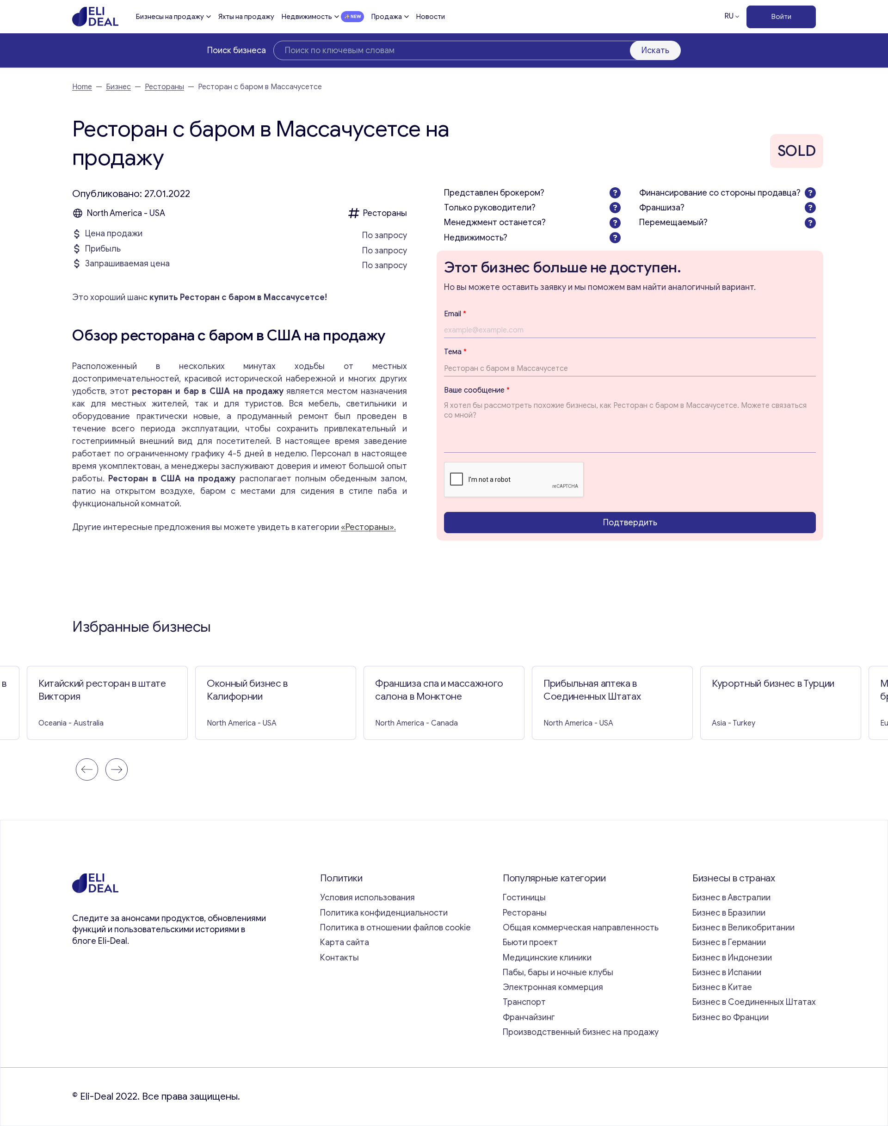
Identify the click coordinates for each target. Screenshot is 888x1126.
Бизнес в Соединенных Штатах (754, 1002)
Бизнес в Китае (722, 987)
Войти (781, 16)
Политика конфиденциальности (384, 913)
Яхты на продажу (246, 16)
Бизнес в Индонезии (732, 958)
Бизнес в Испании (726, 972)
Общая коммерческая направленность (581, 928)
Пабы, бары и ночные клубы (558, 972)
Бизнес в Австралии (731, 897)
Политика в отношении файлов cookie (395, 928)
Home (82, 87)
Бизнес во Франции (730, 1017)
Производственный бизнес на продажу (581, 1032)
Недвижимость (307, 16)
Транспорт (524, 1002)
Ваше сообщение (477, 390)
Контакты (339, 958)
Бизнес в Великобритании (743, 928)
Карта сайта (344, 942)
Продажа (386, 16)
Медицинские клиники (547, 958)
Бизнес (118, 87)
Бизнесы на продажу (170, 16)
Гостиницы (524, 897)
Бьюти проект (530, 942)
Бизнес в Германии (729, 942)
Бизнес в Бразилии (728, 913)
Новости (430, 16)
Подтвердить (630, 522)
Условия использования (367, 897)
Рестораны (164, 87)
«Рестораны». (368, 527)
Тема (455, 352)
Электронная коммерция (553, 987)
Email (455, 314)
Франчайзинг (529, 1017)
